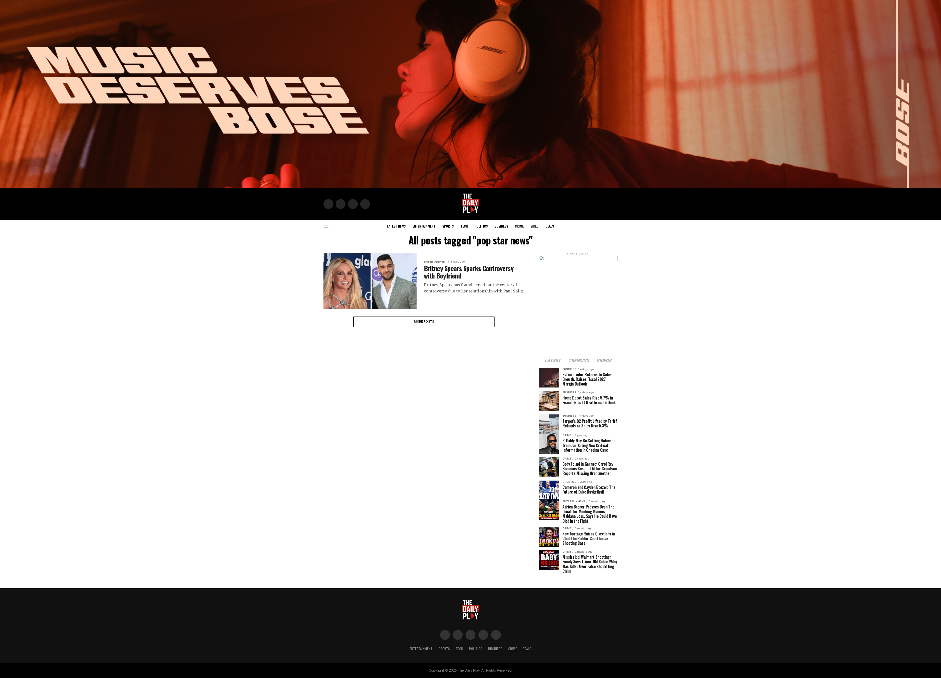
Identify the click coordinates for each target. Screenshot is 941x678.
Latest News (396, 226)
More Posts (424, 321)
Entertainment (423, 226)
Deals (549, 226)
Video (535, 226)
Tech (464, 226)
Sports (448, 226)
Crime (519, 226)
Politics (481, 226)
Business (501, 226)
